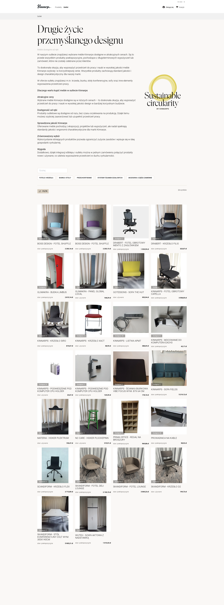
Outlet (66, 7)
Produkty (58, 7)
